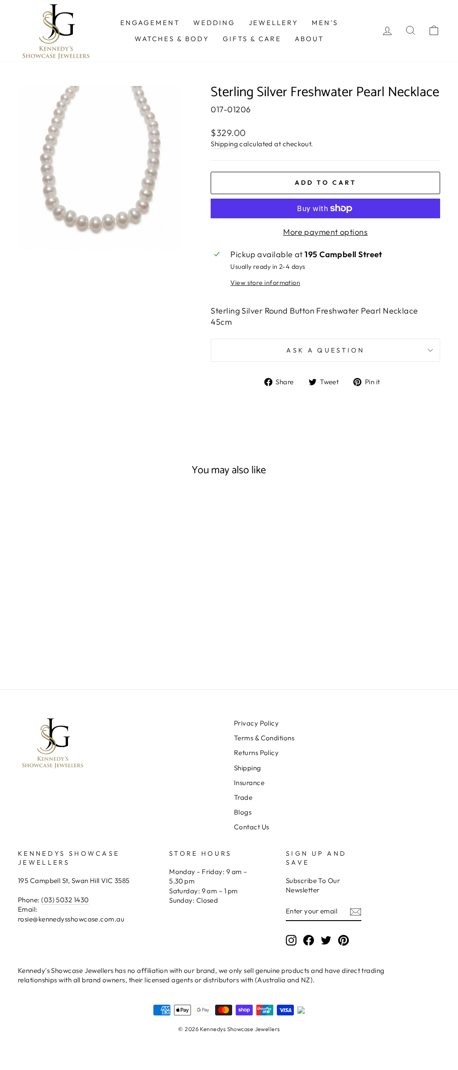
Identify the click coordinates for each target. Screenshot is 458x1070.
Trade (243, 797)
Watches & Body (172, 38)
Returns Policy (256, 752)
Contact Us (251, 827)
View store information (265, 283)
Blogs (242, 812)
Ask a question (325, 350)
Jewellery (273, 22)
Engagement (150, 22)
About (309, 38)
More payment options (325, 232)
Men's (325, 22)
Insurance (249, 782)
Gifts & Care (252, 38)
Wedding (214, 22)
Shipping (224, 144)
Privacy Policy (256, 723)
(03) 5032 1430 (65, 900)
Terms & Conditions (264, 738)
